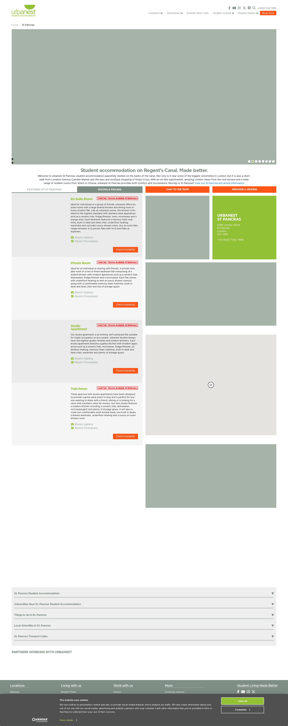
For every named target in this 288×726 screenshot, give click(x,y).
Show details (66, 720)
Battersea (14, 692)
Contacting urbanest (174, 692)
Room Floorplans (86, 241)
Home (14, 24)
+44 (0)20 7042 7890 (230, 239)
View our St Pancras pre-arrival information (219, 183)
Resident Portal (68, 692)
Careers (117, 692)
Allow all (242, 701)
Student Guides (246, 13)
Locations (154, 13)
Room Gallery (83, 237)
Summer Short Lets (197, 13)
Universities (173, 13)
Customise (240, 709)
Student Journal (222, 13)
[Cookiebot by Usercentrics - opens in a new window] (40, 720)
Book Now (268, 13)
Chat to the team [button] (177, 189)
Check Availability (125, 249)
